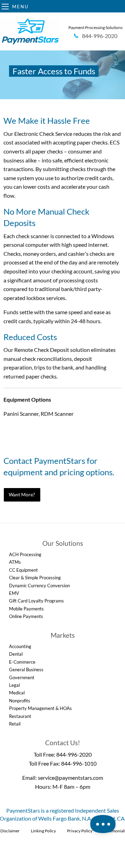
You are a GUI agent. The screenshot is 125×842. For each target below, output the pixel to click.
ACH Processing (25, 554)
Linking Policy (43, 830)
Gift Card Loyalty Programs (36, 601)
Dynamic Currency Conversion (39, 585)
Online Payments (26, 616)
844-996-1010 (79, 763)
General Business (26, 669)
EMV (14, 593)
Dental (16, 654)
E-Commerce (22, 662)
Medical (17, 692)
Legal (14, 685)
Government (21, 677)
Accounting (20, 646)
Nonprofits (19, 700)
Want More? (22, 494)
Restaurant (20, 716)
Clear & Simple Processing (35, 577)
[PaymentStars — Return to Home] (29, 31)
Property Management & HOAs (40, 708)
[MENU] (5, 6)
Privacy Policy (79, 830)
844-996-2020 (74, 754)
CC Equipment (23, 570)
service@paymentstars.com (70, 777)
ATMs (15, 562)
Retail (14, 724)
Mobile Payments (26, 608)
